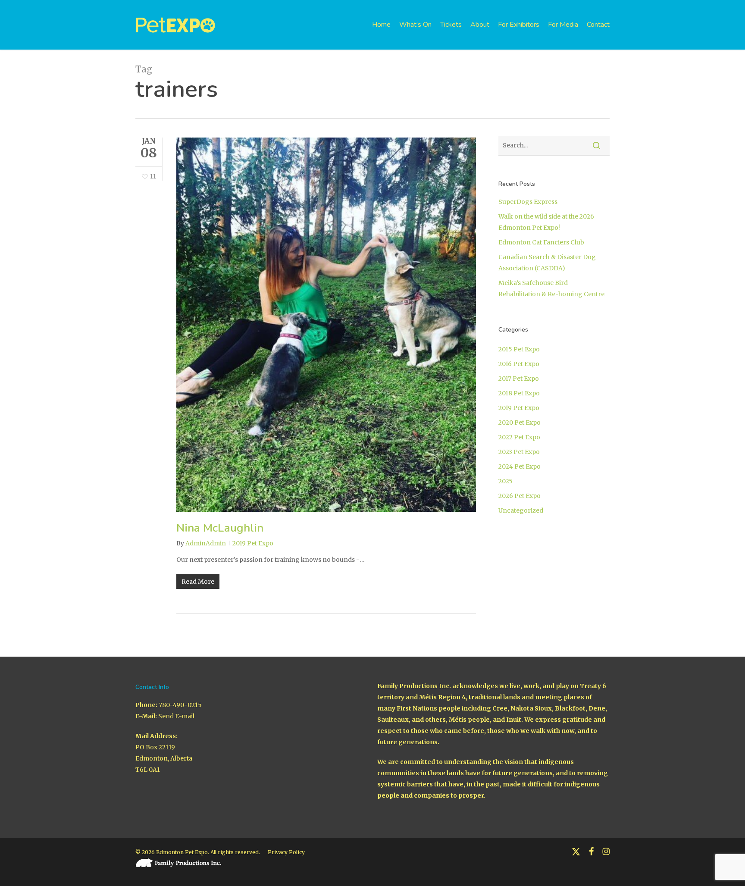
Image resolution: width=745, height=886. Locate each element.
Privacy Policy (286, 852)
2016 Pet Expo (518, 364)
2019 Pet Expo (252, 543)
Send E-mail (176, 716)
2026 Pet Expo (519, 496)
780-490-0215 (180, 705)
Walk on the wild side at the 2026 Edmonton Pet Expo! (546, 222)
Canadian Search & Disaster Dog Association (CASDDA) (547, 262)
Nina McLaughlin (219, 527)
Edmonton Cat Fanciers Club (541, 242)
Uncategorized (520, 510)
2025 (505, 481)
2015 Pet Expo (519, 349)
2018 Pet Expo (519, 393)
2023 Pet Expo (519, 452)
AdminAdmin (205, 543)
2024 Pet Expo (519, 466)
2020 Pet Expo (519, 422)
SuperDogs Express (527, 202)
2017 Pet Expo (518, 378)
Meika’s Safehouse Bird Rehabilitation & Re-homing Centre (551, 288)
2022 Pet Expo (519, 437)
